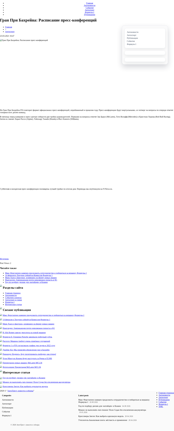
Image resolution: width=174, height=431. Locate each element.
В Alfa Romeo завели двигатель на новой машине (24, 332)
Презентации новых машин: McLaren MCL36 (22, 363)
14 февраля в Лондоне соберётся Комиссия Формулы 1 (29, 275)
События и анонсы (13, 298)
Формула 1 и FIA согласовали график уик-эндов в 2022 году (29, 345)
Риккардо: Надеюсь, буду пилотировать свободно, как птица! (29, 354)
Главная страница (13, 293)
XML (161, 406)
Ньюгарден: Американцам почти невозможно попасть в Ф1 (31, 280)
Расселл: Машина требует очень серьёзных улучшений (26, 341)
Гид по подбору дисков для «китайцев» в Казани (26, 282)
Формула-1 (89, 12)
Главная (89, 3)
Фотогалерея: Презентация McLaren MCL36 (22, 367)
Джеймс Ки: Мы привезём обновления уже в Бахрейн (26, 350)
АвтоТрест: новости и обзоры (20, 391)
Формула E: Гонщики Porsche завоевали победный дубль (27, 337)
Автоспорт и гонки (13, 300)
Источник (4, 259)
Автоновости (89, 5)
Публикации (89, 14)
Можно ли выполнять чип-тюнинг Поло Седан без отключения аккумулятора (36, 382)
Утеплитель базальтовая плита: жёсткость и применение (102, 420)
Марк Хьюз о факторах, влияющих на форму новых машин (31, 278)
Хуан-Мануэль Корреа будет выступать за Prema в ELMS (27, 358)
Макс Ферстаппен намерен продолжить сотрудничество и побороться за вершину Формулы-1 (46, 273)
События (89, 8)
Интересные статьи (13, 304)
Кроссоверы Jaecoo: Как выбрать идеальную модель (25, 386)
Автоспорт (89, 10)
